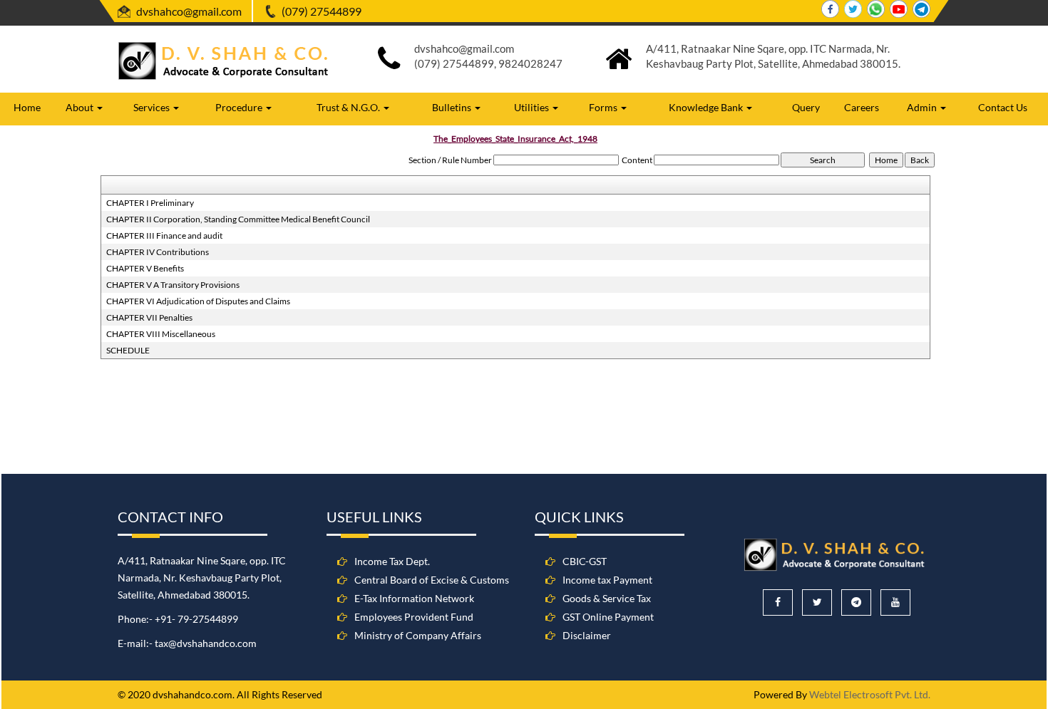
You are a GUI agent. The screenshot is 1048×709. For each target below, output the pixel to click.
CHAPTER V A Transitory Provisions (173, 284)
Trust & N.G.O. (349, 107)
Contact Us (1002, 107)
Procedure (239, 107)
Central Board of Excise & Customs (431, 580)
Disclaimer (586, 635)
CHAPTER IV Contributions (157, 252)
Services (152, 107)
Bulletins (452, 107)
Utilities (532, 107)
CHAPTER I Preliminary (150, 202)
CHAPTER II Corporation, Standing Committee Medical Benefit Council (238, 219)
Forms (604, 107)
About (81, 107)
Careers (861, 107)
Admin (923, 107)
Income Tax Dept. (392, 561)
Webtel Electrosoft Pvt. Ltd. (869, 694)
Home (27, 107)
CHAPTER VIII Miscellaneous (160, 333)
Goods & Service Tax (606, 598)
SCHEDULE (128, 350)
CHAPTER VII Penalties (149, 317)
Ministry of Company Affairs (417, 635)
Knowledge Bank (707, 107)
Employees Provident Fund (413, 617)
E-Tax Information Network (414, 598)
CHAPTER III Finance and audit (164, 235)
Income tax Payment (607, 580)
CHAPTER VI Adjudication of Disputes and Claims (198, 301)
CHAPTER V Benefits (145, 268)
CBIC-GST (584, 561)
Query (806, 107)
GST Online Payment (608, 617)
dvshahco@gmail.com (189, 11)
